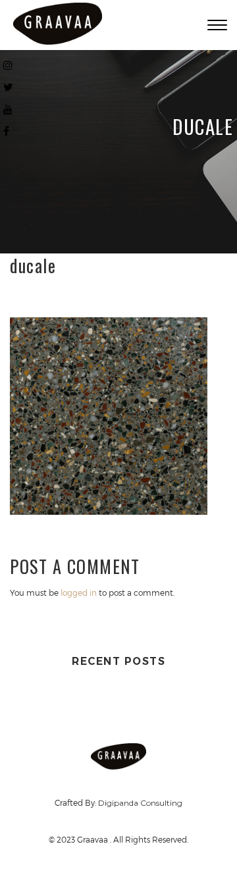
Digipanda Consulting (140, 803)
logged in (79, 592)
